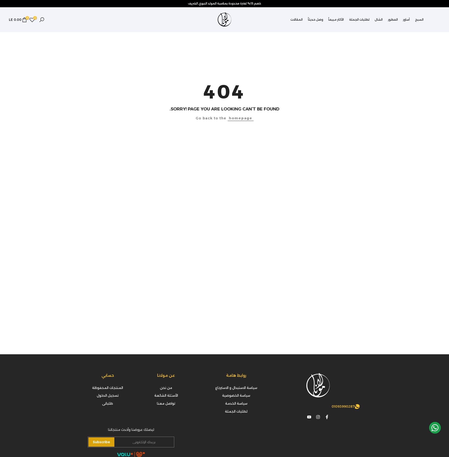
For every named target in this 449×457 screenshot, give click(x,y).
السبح (419, 19)
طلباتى (107, 403)
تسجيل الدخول (108, 395)
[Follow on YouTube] (309, 417)
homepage (240, 118)
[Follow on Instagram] (318, 417)
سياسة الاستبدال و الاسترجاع (236, 388)
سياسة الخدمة (236, 403)
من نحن (166, 388)
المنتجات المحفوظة (107, 388)
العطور (393, 19)
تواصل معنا (166, 403)
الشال (379, 19)
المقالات (296, 19)
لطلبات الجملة (359, 19)
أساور (406, 19)
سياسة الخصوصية (236, 395)
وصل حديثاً (315, 19)
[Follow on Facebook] (327, 417)
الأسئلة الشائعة (166, 395)
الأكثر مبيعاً (336, 19)
